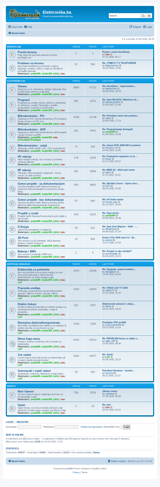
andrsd (108, 240)
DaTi (107, 186)
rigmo (108, 172)
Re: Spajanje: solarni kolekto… (119, 269)
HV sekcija (24, 156)
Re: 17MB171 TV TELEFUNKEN (119, 63)
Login (9, 422)
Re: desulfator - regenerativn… (119, 86)
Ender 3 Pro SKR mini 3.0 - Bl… (119, 237)
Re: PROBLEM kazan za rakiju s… (120, 338)
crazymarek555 (113, 325)
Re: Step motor (110, 213)
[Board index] (25, 13)
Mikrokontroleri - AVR (31, 129)
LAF (20, 282)
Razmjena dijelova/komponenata (39, 322)
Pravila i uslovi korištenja (116, 52)
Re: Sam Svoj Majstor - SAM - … (119, 226)
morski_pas (111, 202)
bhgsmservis (112, 65)
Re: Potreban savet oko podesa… (120, 115)
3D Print (23, 237)
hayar (108, 159)
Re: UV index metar (112, 199)
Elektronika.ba (16, 81)
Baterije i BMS (27, 251)
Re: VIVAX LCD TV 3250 (115, 288)
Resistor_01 (111, 147)
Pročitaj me (14, 47)
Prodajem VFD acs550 (114, 322)
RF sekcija (24, 170)
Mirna (108, 306)
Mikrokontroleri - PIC (31, 116)
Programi (24, 99)
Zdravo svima (109, 391)
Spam (21, 405)
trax (107, 54)
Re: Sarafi (107, 354)
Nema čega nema (29, 338)
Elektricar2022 (112, 102)
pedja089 (35, 73)
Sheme (22, 86)
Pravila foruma (27, 52)
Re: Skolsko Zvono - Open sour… (120, 183)
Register (22, 422)
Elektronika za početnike (33, 269)
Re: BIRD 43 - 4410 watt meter (118, 170)
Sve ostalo (24, 354)
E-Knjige (23, 226)
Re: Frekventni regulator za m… (119, 156)
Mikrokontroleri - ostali (32, 145)
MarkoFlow (111, 88)
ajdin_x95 (110, 341)
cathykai (109, 393)
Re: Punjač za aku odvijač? (117, 251)
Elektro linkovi (27, 304)
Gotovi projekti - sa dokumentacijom (41, 183)
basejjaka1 (110, 271)
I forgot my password (91, 427)
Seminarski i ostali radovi (34, 370)
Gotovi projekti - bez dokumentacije (41, 199)
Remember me (111, 427)
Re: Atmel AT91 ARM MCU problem (121, 145)
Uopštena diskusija (18, 264)
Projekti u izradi (28, 213)
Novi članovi (26, 391)
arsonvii (109, 373)
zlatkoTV (109, 290)
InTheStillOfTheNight (29, 140)
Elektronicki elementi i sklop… (118, 304)
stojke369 (47, 73)
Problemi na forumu (31, 63)
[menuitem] (28, 26)
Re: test (106, 404)
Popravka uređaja (29, 288)
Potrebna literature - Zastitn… (118, 370)
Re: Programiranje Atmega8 (117, 129)
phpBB (69, 468)
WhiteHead (110, 229)
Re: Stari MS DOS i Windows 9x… (120, 99)
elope (108, 118)
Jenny (96, 452)
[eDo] (56, 73)
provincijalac (111, 253)
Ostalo (11, 386)
